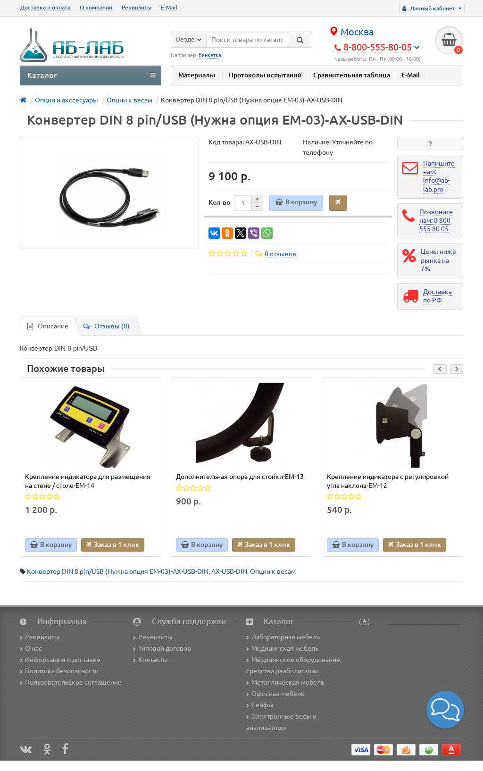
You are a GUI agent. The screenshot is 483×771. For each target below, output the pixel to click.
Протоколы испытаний (265, 75)
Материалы (196, 75)
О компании (96, 7)
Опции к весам (273, 571)
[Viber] (253, 233)
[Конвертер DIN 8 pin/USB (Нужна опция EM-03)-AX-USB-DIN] (109, 193)
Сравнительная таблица (351, 75)
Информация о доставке (62, 659)
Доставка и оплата (45, 7)
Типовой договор (164, 648)
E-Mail (169, 7)
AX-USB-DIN (229, 571)
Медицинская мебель (284, 648)
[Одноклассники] (227, 233)
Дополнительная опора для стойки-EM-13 (240, 476)
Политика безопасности (62, 671)
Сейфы (262, 705)
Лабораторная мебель (285, 637)
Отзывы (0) (112, 326)
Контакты (153, 659)
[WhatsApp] (267, 233)
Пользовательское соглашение (73, 682)
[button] (445, 710)
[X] (240, 233)
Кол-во (219, 202)
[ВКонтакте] (214, 233)
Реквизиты (136, 7)
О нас (33, 648)
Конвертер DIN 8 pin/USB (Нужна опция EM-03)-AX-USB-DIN (117, 571)
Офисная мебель (277, 693)
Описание (53, 326)
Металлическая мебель (287, 682)
